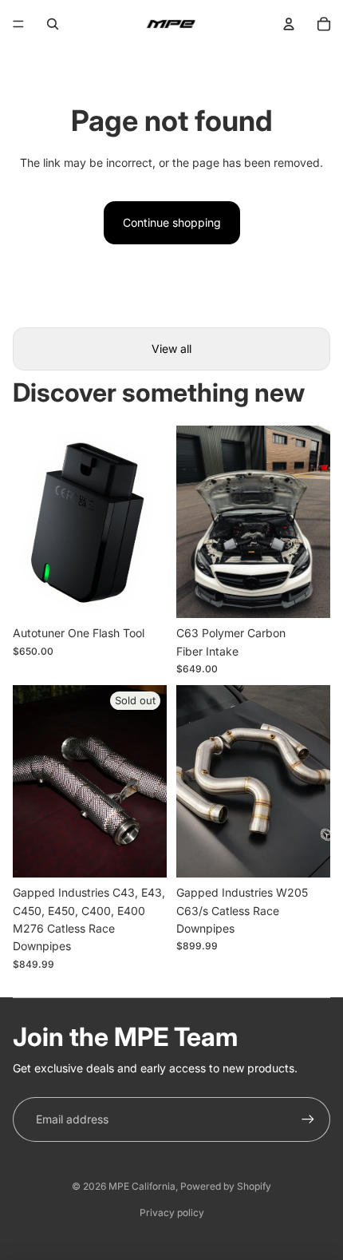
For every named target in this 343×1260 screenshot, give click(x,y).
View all (171, 348)
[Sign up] (308, 1119)
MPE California (141, 1186)
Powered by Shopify (225, 1186)
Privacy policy (172, 1212)
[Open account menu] (288, 24)
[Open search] (52, 24)
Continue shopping (172, 222)
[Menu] (18, 24)
